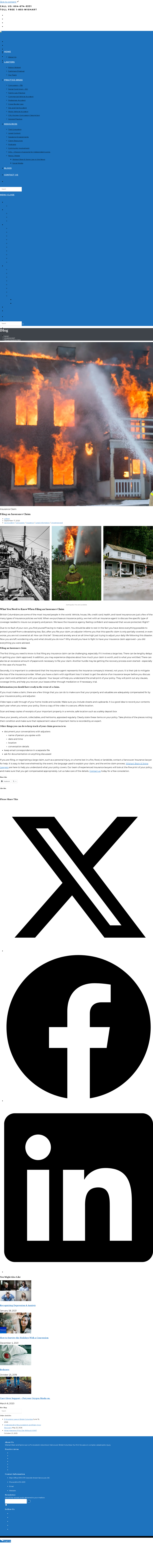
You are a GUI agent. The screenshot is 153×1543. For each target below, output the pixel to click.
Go (29, 1501)
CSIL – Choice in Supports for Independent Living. (27, 292)
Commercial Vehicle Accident (20, 240)
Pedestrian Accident (16, 243)
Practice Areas (10, 225)
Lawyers (7, 210)
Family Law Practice (16, 236)
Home (6, 202)
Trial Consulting (14, 270)
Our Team (12, 221)
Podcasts (12, 285)
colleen (7, 519)
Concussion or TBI (16, 1459)
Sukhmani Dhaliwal (15, 217)
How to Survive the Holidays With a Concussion (24, 1338)
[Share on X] (78, 951)
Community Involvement (18, 288)
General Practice (14, 262)
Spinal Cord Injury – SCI (17, 232)
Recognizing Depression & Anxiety (18, 1305)
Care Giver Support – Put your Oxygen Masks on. (25, 1398)
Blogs (6, 307)
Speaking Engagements (17, 277)
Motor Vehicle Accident (17, 255)
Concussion (20, 523)
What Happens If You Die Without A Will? (20, 1430)
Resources (8, 266)
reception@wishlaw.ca (23, 1486)
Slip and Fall (14, 1467)
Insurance (30, 523)
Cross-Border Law (15, 247)
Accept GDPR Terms (15, 1505)
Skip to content (8, 2)
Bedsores (4, 1370)
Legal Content (14, 273)
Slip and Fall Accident (16, 251)
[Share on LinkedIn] (78, 1272)
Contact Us (8, 311)
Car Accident (9, 523)
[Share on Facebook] (78, 1101)
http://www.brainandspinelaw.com (29, 1491)
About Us (12, 206)
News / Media (13, 296)
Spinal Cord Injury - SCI (18, 1464)
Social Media (17, 303)
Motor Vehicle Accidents (18, 1461)
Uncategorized (57, 523)
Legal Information (42, 523)
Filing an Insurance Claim (12, 340)
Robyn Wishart (14, 214)
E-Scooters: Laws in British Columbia (18, 1419)
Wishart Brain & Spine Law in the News (27, 300)
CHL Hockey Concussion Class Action (23, 258)
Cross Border (14, 1470)
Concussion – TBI (15, 228)
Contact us (95, 771)
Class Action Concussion (18, 1456)
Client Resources (15, 281)
